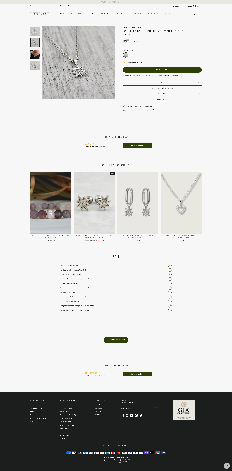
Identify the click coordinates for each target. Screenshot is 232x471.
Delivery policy (65, 435)
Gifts (168, 14)
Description (162, 83)
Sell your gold (72, 6)
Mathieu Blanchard (132, 27)
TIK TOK (97, 415)
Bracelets (122, 14)
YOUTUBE (98, 411)
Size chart (162, 93)
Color (128, 50)
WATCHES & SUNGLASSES (146, 14)
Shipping (125, 42)
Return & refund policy (67, 425)
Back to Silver (117, 340)
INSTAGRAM (98, 405)
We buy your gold (65, 411)
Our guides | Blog (65, 421)
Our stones (45, 6)
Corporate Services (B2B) (68, 415)
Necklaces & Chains (82, 14)
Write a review (137, 145)
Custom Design (35, 6)
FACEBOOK (98, 408)
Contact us (63, 438)
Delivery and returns (162, 88)
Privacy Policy (64, 428)
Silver (125, 55)
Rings (62, 14)
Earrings (105, 14)
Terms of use (64, 432)
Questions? (162, 99)
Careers (62, 405)
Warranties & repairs (66, 418)
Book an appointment (58, 6)
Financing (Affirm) (66, 408)
